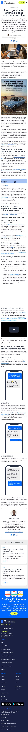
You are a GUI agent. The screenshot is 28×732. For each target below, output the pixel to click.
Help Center (4, 696)
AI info (16, 683)
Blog (4, 547)
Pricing (2, 676)
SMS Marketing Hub (5, 649)
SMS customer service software (15, 224)
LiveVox (6, 185)
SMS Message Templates (7, 666)
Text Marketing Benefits (6, 656)
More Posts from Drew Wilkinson (14, 532)
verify (12, 247)
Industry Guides (4, 645)
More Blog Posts (14, 7)
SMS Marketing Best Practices (8, 659)
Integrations (4, 683)
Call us (3, 631)
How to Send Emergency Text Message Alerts (13, 550)
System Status (4, 699)
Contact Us (17, 689)
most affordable (5, 197)
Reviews (3, 686)
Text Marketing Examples (7, 662)
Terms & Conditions (5, 720)
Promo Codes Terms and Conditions (8, 726)
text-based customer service (10, 214)
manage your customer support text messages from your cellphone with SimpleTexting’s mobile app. (13, 318)
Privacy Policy (3, 717)
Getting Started (12, 37)
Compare (3, 689)
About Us (17, 676)
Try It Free (22, 2)
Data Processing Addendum (6, 729)
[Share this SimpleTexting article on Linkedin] (14, 41)
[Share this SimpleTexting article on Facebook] (11, 41)
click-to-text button (14, 274)
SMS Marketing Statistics (7, 652)
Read (4, 561)
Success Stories (4, 693)
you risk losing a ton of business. (8, 144)
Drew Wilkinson (13, 35)
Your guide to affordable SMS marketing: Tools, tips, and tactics (13, 571)
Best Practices (5, 37)
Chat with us (5, 625)
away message (11, 338)
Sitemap (3, 669)
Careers (17, 679)
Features (3, 679)
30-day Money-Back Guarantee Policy (8, 723)
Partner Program (19, 686)
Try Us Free (14, 613)
